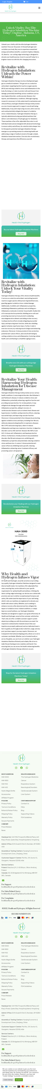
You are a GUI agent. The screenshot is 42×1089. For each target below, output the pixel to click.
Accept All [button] (19, 1079)
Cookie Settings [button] (8, 1079)
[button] (39, 8)
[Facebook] (21, 767)
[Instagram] (16, 767)
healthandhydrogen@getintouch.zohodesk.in (18, 887)
